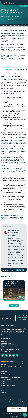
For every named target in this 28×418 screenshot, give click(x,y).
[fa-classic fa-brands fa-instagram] (17, 355)
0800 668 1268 (26, 5)
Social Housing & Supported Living (10, 377)
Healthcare (4, 383)
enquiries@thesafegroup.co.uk (22, 5)
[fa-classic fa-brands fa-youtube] (13, 355)
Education (4, 387)
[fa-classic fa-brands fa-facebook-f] (2, 355)
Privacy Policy (5, 413)
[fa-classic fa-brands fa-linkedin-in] (10, 355)
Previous (2, 290)
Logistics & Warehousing (8, 376)
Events (3, 391)
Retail (2, 389)
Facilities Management (7, 374)
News (6, 25)
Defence (3, 392)
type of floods (10, 69)
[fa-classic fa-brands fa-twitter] (6, 355)
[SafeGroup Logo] (9, 2)
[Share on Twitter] (20, 270)
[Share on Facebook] (17, 270)
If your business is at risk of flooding (12, 67)
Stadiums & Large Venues (8, 385)
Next (26, 290)
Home (2, 25)
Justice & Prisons (6, 379)
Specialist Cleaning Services (12, 361)
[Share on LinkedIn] (23, 270)
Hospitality (4, 381)
